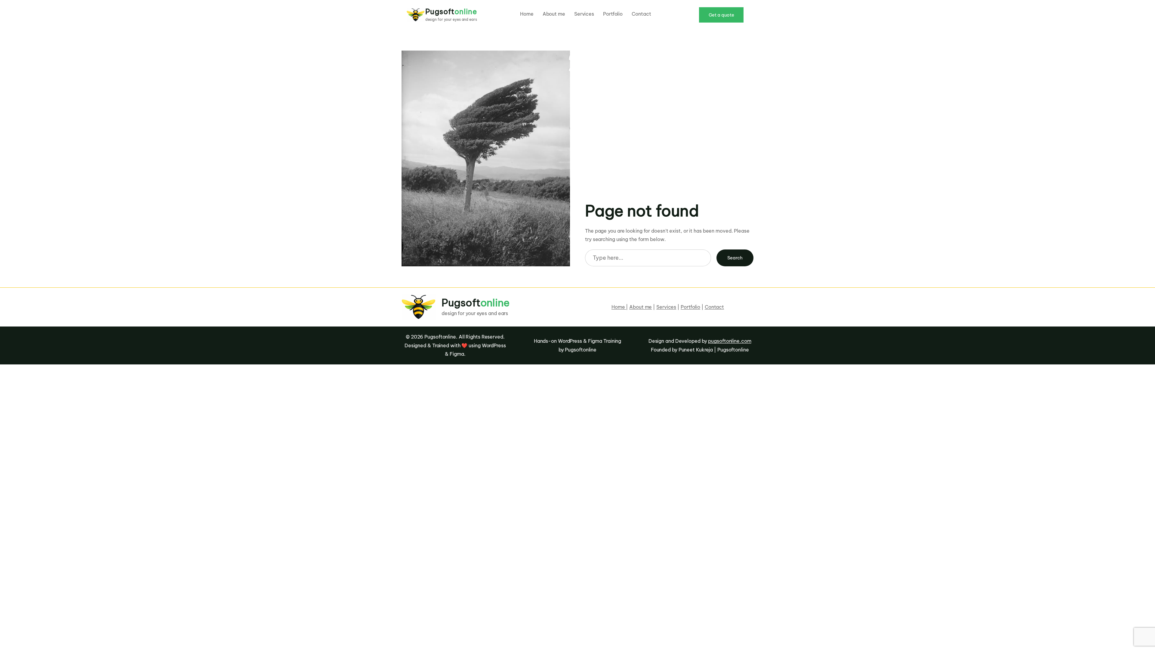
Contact (714, 307)
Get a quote (721, 15)
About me (640, 307)
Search (735, 258)
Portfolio (690, 307)
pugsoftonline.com (729, 341)
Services (666, 307)
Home (618, 307)
